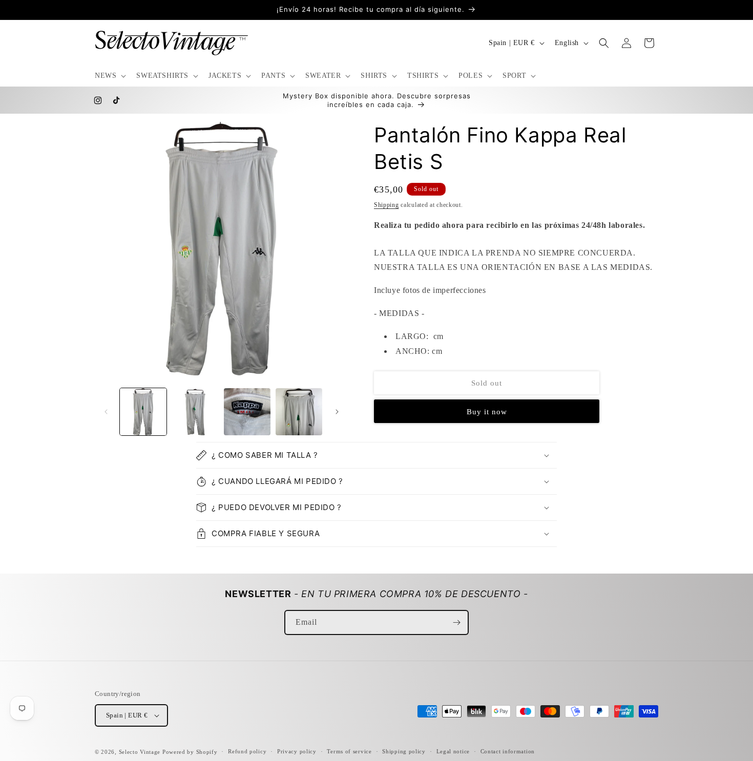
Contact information (507, 751)
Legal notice (453, 751)
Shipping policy (404, 751)
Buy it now (487, 412)
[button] (109, 76)
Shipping (386, 204)
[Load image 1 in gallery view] (143, 411)
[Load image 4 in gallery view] (299, 411)
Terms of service (349, 751)
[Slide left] (106, 411)
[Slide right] (337, 411)
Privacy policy (297, 751)
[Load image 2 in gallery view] (195, 411)
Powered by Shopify (190, 752)
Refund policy (247, 751)
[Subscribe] (456, 622)
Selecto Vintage (140, 752)
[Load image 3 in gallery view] (247, 411)
